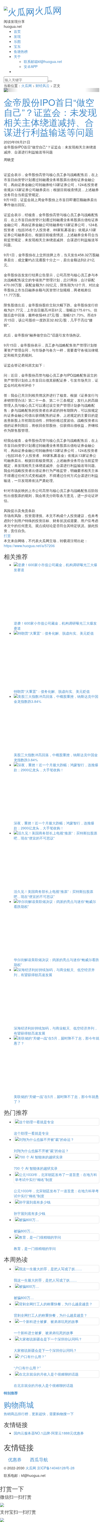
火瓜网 (48, 10)
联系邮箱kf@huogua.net (43, 61)
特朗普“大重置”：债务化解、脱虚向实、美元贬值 (52, 691)
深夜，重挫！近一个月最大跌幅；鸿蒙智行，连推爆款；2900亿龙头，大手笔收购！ (54, 825)
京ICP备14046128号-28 (55, 1467)
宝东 (17, 46)
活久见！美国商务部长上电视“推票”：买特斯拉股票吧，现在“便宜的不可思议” (53, 894)
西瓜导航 (39, 1459)
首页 (17, 31)
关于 (17, 56)
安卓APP (31, 66)
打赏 (7, 535)
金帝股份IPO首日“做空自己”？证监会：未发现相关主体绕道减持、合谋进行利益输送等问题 (50, 117)
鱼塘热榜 (21, 51)
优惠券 (15, 1459)
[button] (11, 90)
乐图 (17, 41)
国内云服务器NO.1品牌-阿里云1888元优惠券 (49, 1432)
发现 (17, 36)
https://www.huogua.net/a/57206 (29, 545)
